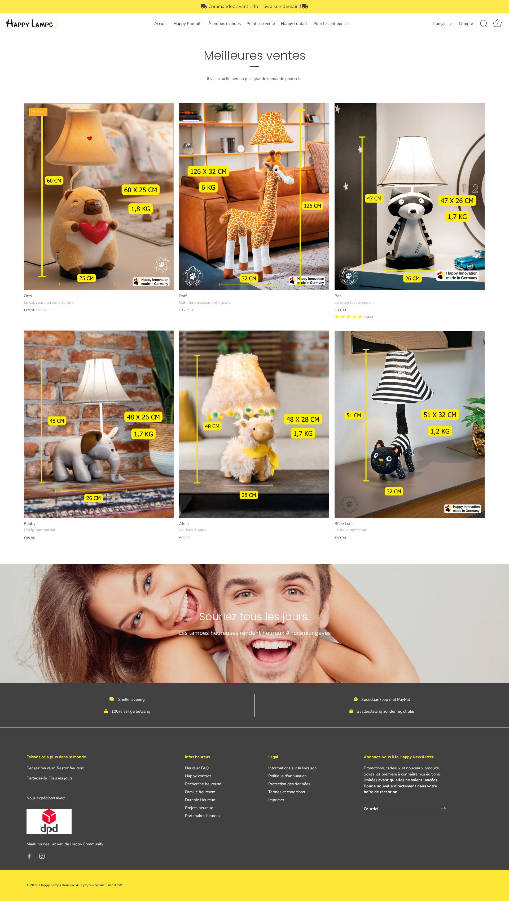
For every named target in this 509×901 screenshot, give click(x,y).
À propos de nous (224, 23)
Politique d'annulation (287, 776)
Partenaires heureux (203, 815)
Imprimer (276, 799)
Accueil (161, 23)
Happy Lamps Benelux (56, 885)
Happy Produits (188, 23)
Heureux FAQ (197, 768)
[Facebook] (29, 856)
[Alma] (254, 424)
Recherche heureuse (203, 784)
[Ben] (410, 197)
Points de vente (261, 23)
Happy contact (294, 23)
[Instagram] (42, 856)
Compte (466, 23)
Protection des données (289, 784)
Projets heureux (199, 807)
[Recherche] (484, 24)
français (440, 23)
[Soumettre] (443, 808)
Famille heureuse (200, 792)
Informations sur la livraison (292, 768)
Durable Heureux (200, 799)
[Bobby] (99, 424)
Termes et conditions (286, 792)
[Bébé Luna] (410, 424)
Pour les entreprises (331, 23)
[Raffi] (254, 197)
